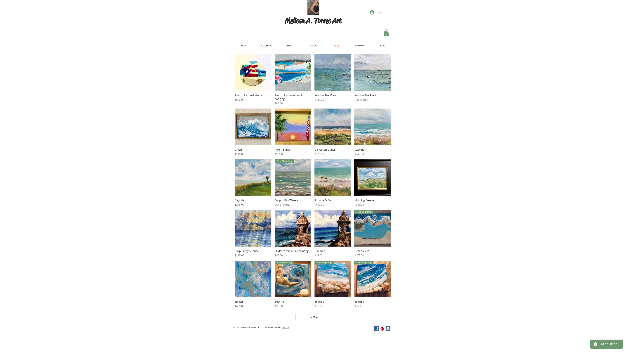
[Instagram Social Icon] (388, 328)
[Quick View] (253, 72)
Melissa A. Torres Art (313, 20)
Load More (313, 316)
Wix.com (285, 327)
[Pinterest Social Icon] (382, 328)
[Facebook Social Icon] (376, 328)
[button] (386, 32)
